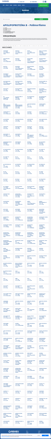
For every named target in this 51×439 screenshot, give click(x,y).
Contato (23, 5)
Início (4, 5)
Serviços (7, 5)
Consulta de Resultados (43, 5)
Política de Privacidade (5, 436)
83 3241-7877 (22, 1)
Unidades (19, 5)
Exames (11, 5)
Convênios (15, 5)
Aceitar (45, 435)
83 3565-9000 (34, 1)
